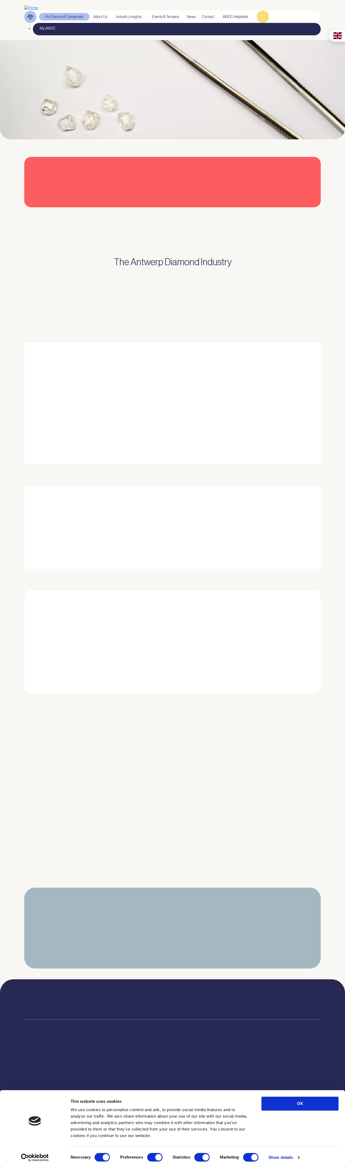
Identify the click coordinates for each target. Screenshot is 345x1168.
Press (193, 1084)
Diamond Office (36, 1078)
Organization (98, 1071)
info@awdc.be (216, 1003)
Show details (280, 1157)
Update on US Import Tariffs (273, 214)
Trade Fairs (33, 1084)
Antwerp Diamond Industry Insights (290, 432)
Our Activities (98, 1078)
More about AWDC (231, 432)
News (193, 1078)
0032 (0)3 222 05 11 (218, 998)
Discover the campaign (32, 536)
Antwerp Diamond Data (151, 1071)
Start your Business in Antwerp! (271, 701)
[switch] (155, 1157)
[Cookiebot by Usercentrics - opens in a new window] (34, 1157)
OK (300, 1103)
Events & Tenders (202, 1071)
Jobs (91, 1084)
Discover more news (172, 888)
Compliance (33, 1071)
